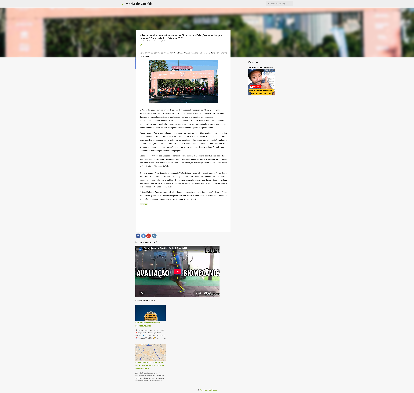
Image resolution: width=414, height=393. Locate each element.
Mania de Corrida (139, 4)
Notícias (144, 204)
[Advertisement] (241, 93)
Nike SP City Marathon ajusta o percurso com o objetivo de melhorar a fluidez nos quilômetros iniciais (149, 366)
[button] (141, 45)
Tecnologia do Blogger (208, 390)
